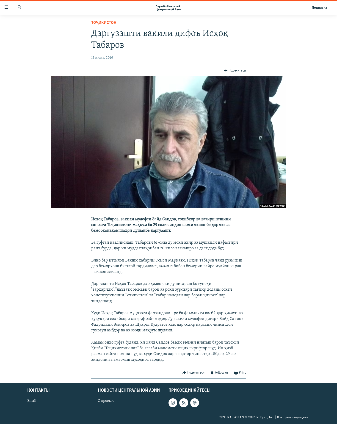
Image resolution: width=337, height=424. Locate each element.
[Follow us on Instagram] (172, 402)
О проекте (106, 401)
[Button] (235, 71)
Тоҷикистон (103, 23)
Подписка (319, 8)
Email (31, 401)
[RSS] (183, 402)
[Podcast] (194, 402)
